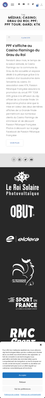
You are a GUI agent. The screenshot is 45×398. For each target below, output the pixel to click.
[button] (41, 345)
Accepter (22, 375)
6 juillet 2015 (25, 38)
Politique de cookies (11, 395)
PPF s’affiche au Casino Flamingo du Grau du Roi (23, 50)
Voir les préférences (22, 389)
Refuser (22, 382)
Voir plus (14, 143)
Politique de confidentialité (31, 395)
